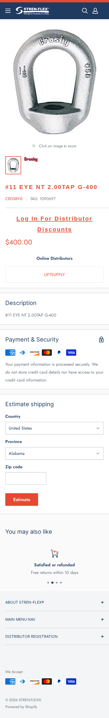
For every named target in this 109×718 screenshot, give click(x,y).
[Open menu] (8, 11)
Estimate (21, 499)
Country (12, 416)
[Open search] (85, 11)
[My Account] (95, 11)
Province (13, 442)
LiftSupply (54, 275)
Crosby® (14, 199)
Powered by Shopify (21, 706)
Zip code (13, 467)
